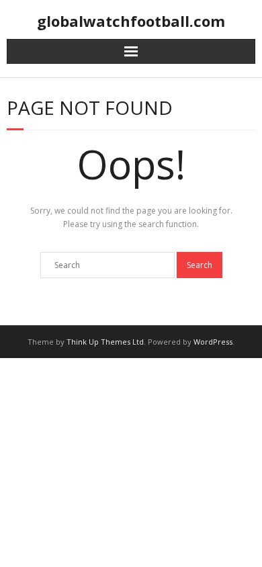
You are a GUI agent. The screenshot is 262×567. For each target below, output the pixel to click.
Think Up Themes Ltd (105, 342)
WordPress (212, 342)
